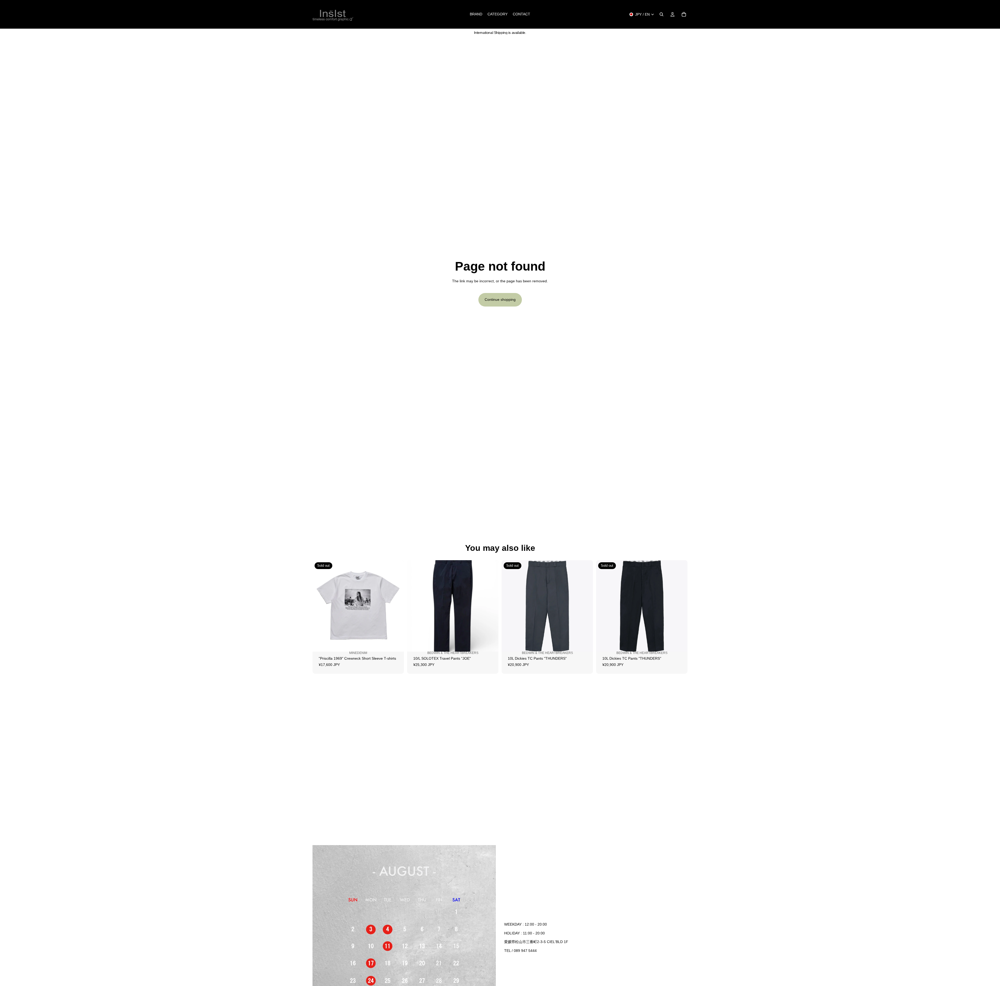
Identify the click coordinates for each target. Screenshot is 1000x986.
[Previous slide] (320, 605)
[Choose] (490, 646)
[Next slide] (396, 605)
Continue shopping (500, 299)
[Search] (661, 14)
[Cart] (684, 14)
